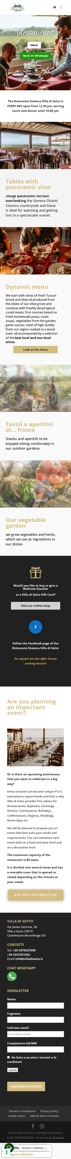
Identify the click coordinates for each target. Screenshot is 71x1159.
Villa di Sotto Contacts (44, 1116)
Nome (11, 999)
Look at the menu (35, 349)
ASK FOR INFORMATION (35, 895)
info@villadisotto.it (29, 959)
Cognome (13, 1013)
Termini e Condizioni (22, 1111)
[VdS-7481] (35, 411)
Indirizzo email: (18, 1028)
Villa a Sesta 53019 (20, 931)
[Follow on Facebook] (35, 627)
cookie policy (16, 1116)
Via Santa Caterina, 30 (22, 927)
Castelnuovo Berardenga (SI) (26, 935)
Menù (34, 45)
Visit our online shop (35, 606)
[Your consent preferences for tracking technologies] (6, 1152)
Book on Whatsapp (35, 55)
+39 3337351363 (18, 954)
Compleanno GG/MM (22, 1043)
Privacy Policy (49, 1111)
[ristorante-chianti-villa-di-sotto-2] (35, 168)
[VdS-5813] (35, 506)
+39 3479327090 (24, 950)
